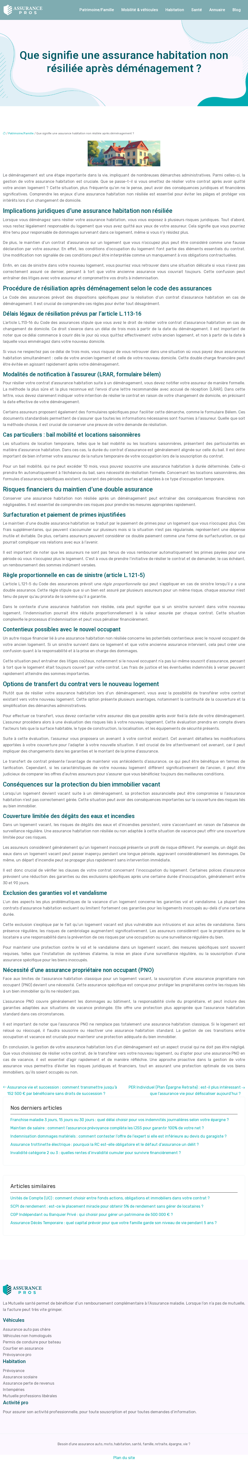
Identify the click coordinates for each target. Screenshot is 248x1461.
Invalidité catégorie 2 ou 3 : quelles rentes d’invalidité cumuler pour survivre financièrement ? (95, 1152)
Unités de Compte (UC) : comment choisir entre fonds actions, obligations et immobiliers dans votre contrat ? (110, 1198)
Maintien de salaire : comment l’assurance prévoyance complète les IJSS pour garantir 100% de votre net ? (107, 1128)
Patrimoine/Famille (96, 10)
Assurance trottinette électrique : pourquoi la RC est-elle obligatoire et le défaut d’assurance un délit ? (104, 1144)
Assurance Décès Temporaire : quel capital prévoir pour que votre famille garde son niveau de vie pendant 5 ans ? (113, 1222)
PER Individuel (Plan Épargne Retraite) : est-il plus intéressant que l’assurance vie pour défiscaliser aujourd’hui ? (185, 1090)
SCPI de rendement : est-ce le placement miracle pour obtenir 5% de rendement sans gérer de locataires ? (106, 1206)
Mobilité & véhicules (139, 10)
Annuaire (217, 10)
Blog (236, 10)
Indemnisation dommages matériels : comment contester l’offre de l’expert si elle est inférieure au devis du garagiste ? (118, 1136)
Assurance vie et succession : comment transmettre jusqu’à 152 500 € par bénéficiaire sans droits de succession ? (62, 1090)
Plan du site (124, 1457)
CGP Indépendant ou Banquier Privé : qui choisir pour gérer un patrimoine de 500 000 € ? (91, 1214)
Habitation (174, 10)
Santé (196, 10)
